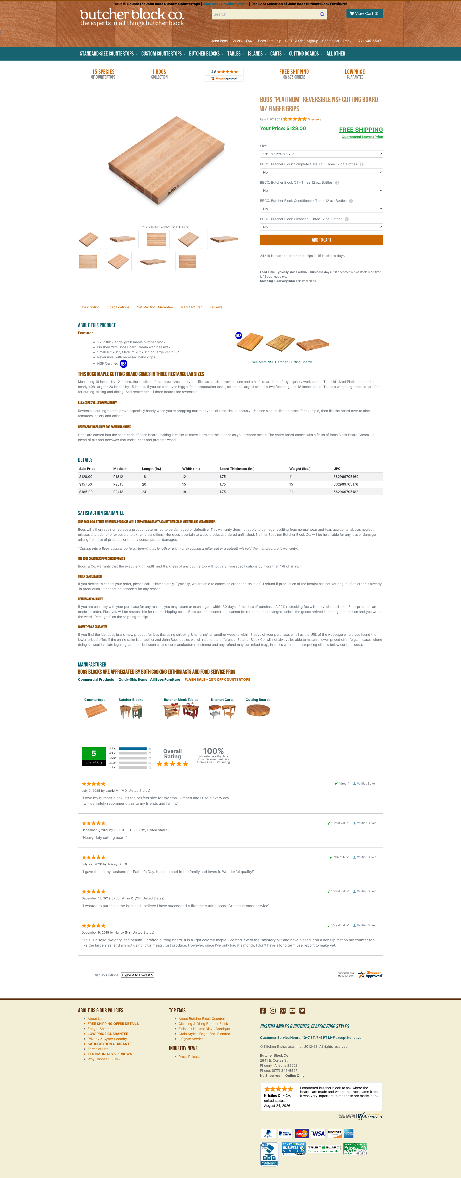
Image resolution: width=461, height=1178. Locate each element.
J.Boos (159, 74)
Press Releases (190, 1056)
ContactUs (330, 41)
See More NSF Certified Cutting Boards (282, 362)
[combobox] (270, 14)
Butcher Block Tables (181, 700)
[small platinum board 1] (165, 159)
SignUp (312, 41)
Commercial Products (96, 679)
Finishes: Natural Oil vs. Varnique (204, 1029)
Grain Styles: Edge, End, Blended (204, 1034)
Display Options (106, 975)
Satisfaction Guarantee (155, 307)
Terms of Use (98, 1049)
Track (347, 41)
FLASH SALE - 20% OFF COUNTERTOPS (217, 679)
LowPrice (355, 74)
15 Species (103, 74)
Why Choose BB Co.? (104, 1059)
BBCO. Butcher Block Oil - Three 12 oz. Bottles (296, 182)
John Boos (219, 41)
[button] (109, 54)
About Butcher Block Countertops (205, 1018)
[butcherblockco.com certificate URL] (360, 1115)
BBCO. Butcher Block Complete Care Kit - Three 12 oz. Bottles (308, 164)
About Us (95, 1018)
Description (91, 307)
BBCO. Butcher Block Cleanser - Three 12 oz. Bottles (301, 219)
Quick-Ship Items (133, 679)
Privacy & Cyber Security (107, 1039)
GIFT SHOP (294, 41)
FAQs (250, 41)
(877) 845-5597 (368, 41)
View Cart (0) (367, 13)
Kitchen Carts (222, 700)
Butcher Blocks (131, 700)
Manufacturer (191, 307)
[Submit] (321, 14)
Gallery (236, 41)
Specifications (118, 307)
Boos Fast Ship (269, 41)
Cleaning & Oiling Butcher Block (203, 1024)
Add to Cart (321, 240)
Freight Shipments (102, 1029)
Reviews (215, 307)
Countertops (94, 700)
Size (263, 146)
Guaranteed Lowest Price (362, 137)
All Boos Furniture (165, 679)
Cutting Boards (258, 700)
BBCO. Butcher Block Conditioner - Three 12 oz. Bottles (303, 201)
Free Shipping (294, 74)
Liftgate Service (191, 1039)
